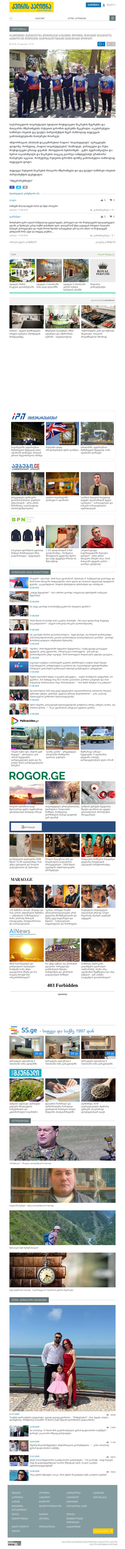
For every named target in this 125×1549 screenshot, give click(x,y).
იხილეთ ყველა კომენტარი (23, 241)
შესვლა (111, 5)
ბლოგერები (20, 1121)
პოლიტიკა (19, 29)
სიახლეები (39, 19)
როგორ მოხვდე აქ (106, 254)
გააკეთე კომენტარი (106, 241)
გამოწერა (93, 5)
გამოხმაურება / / (104, 210)
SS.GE (13, 254)
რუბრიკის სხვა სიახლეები (30, 572)
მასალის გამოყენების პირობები (103, 1545)
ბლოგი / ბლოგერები (77, 19)
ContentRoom (102, 300)
